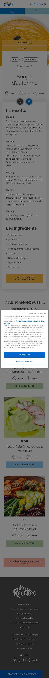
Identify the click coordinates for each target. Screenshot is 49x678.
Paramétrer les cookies (24, 361)
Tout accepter (24, 355)
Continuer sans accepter (37, 313)
